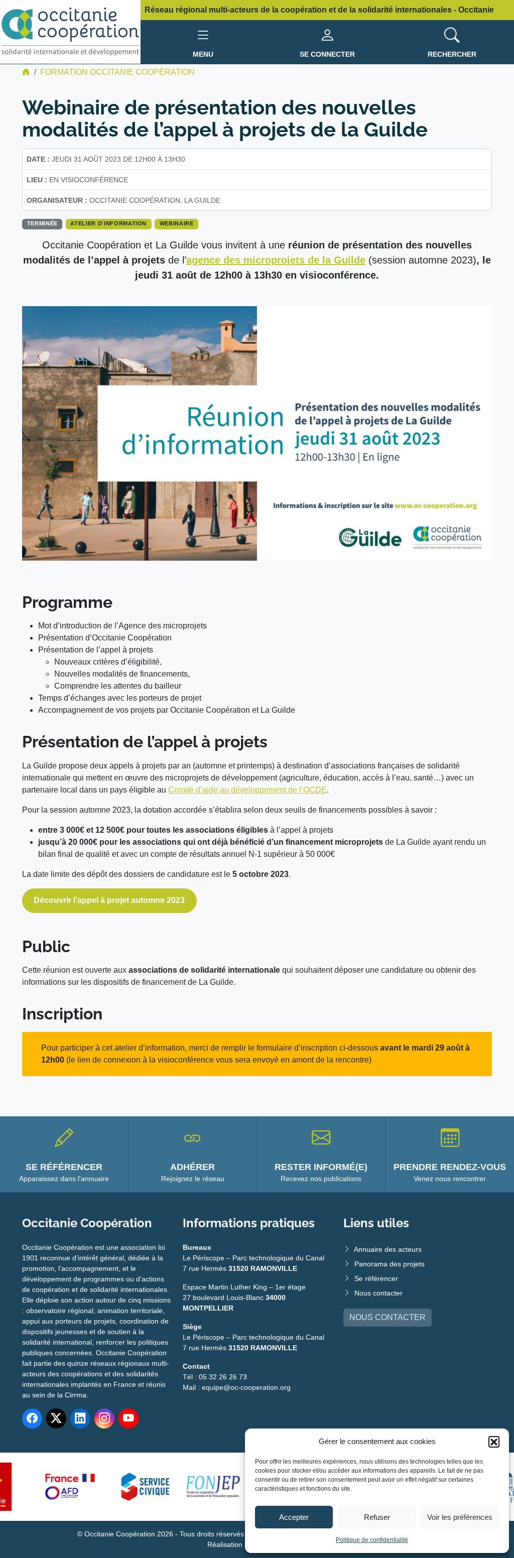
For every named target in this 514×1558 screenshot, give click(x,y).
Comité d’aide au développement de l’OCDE (247, 790)
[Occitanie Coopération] (70, 31)
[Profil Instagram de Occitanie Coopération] (104, 1418)
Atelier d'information (108, 223)
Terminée (42, 223)
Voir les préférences (459, 1517)
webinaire (177, 223)
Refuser (377, 1517)
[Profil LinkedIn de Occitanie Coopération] (80, 1418)
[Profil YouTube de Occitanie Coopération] (128, 1418)
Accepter (294, 1517)
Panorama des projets (389, 1264)
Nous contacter (378, 1293)
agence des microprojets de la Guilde (275, 260)
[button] (494, 1442)
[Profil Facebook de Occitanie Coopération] (32, 1418)
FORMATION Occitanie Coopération (117, 72)
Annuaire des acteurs (388, 1249)
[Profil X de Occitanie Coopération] (56, 1418)
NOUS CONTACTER (387, 1317)
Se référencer (376, 1278)
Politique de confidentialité (372, 1539)
